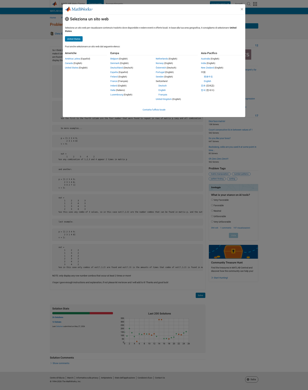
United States (71, 67)
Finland (114, 76)
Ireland (113, 85)
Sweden (160, 76)
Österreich (161, 67)
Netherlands (162, 58)
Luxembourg (116, 94)
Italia (112, 90)
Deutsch (162, 85)
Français (162, 94)
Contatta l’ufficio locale (154, 109)
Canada (69, 63)
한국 (203, 90)
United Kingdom (164, 99)
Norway (160, 63)
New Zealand (207, 67)
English (162, 90)
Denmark (114, 63)
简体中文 (208, 76)
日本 (203, 85)
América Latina (72, 58)
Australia (205, 58)
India (203, 63)
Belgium (114, 58)
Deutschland (116, 67)
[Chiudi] (242, 9)
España (114, 72)
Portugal (160, 72)
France (113, 81)
